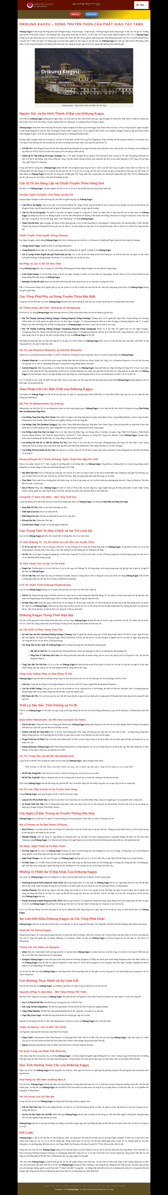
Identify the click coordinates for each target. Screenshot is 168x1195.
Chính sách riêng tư (72, 1186)
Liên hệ (59, 1186)
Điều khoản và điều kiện (94, 1186)
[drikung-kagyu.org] (62, 5)
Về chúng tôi (48, 1186)
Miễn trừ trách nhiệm (116, 1186)
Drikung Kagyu (73, 1189)
